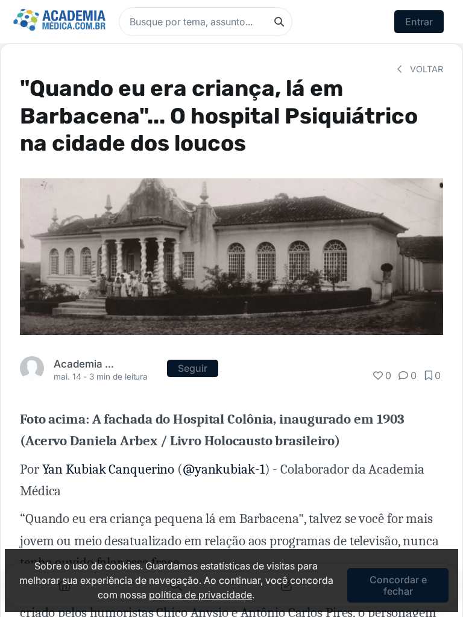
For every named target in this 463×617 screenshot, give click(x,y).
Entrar (419, 22)
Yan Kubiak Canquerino (108, 469)
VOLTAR (425, 69)
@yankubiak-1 (224, 469)
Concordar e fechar (398, 585)
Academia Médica (87, 363)
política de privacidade (200, 595)
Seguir (192, 368)
